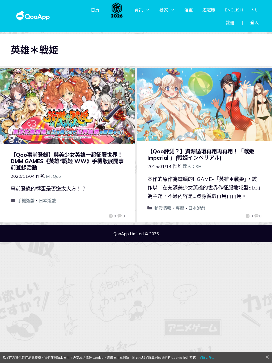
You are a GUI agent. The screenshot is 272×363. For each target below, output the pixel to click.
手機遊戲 (26, 200)
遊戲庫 (208, 9)
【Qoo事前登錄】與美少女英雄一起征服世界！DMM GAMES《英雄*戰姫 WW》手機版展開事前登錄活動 (67, 161)
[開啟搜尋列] (254, 9)
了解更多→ (207, 358)
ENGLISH (234, 9)
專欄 (180, 208)
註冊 (230, 22)
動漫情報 (162, 208)
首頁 (95, 9)
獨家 (163, 9)
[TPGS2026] (117, 10)
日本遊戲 (47, 200)
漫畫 (188, 9)
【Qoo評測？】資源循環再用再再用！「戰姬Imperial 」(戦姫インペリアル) (200, 154)
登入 (254, 22)
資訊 (138, 9)
